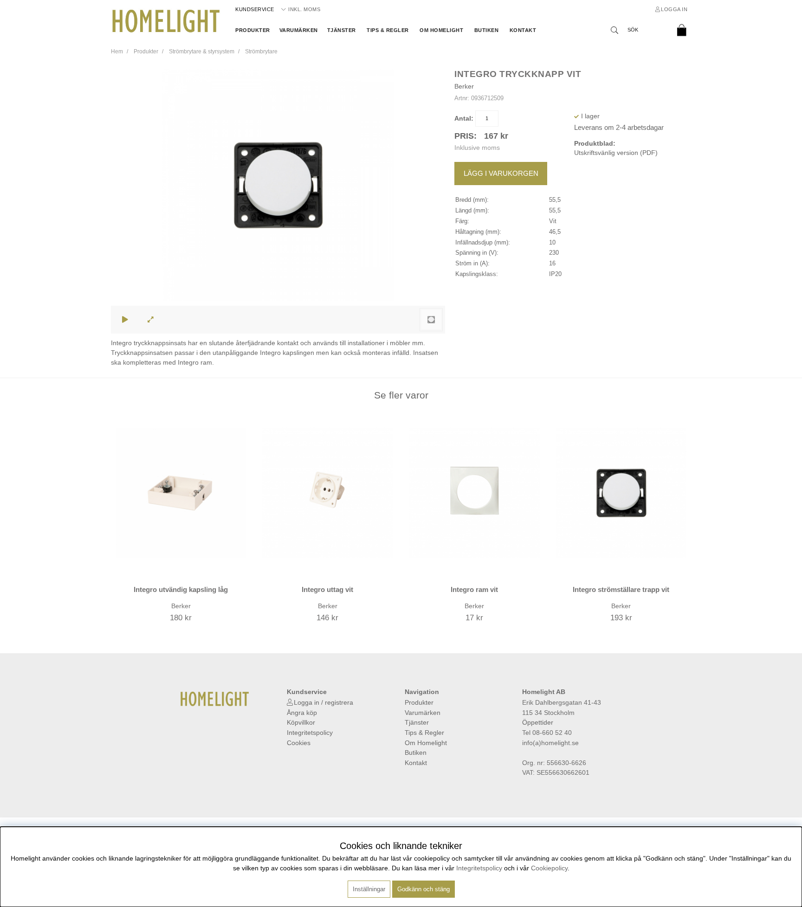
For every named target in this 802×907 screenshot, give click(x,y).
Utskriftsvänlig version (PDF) (616, 152)
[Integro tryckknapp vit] (431, 319)
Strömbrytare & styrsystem (201, 51)
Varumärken (298, 30)
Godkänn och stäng (423, 889)
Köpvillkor (301, 722)
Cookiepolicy (549, 868)
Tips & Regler (388, 30)
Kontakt (523, 30)
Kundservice (254, 9)
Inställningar (369, 889)
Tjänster (341, 30)
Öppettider (537, 722)
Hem (117, 51)
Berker (464, 86)
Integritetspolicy (310, 732)
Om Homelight (441, 30)
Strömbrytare (261, 51)
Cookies (298, 742)
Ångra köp (302, 712)
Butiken (486, 30)
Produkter (252, 30)
